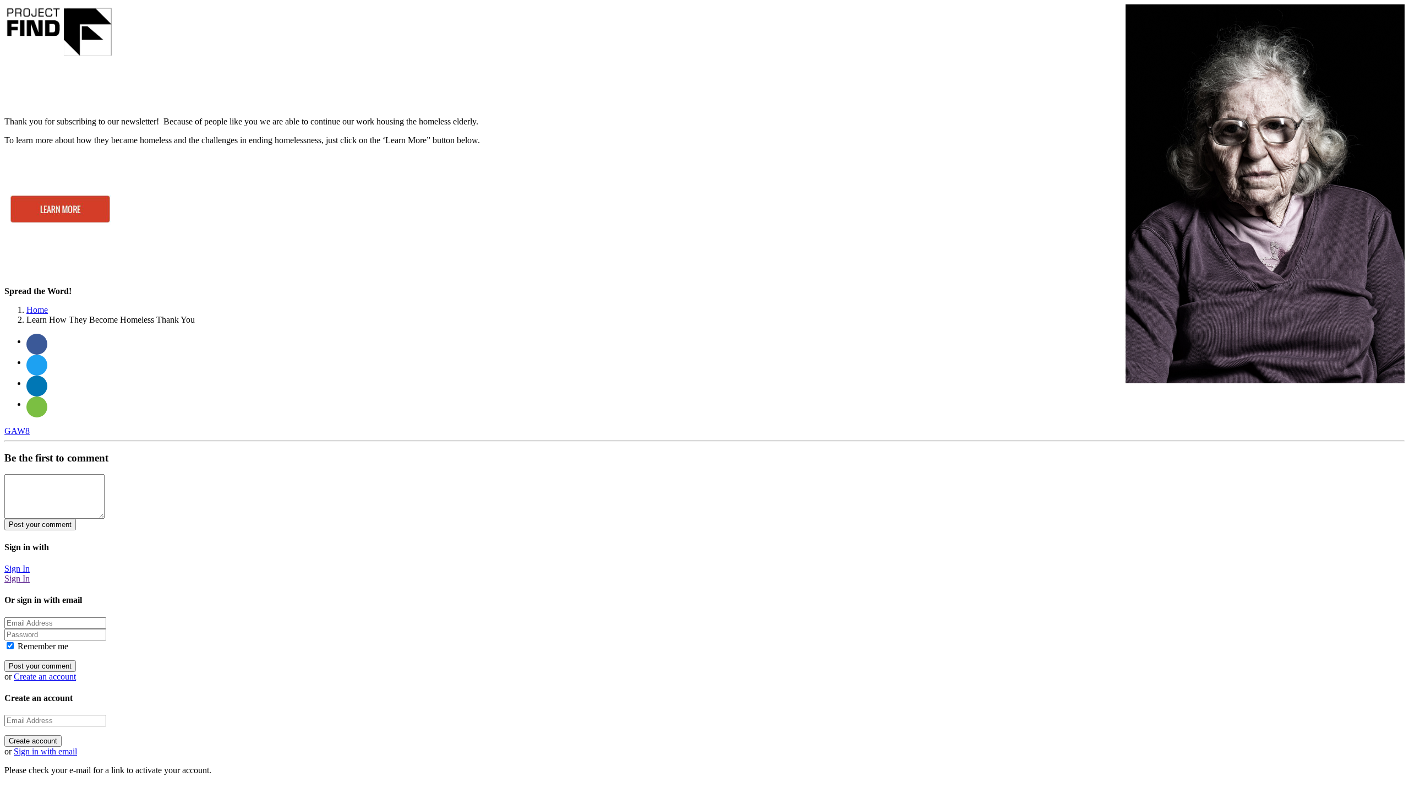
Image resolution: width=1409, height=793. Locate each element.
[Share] (36, 344)
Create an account (45, 676)
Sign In (17, 568)
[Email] (36, 407)
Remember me (41, 646)
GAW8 (17, 431)
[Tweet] (36, 365)
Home (37, 309)
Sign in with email (45, 751)
